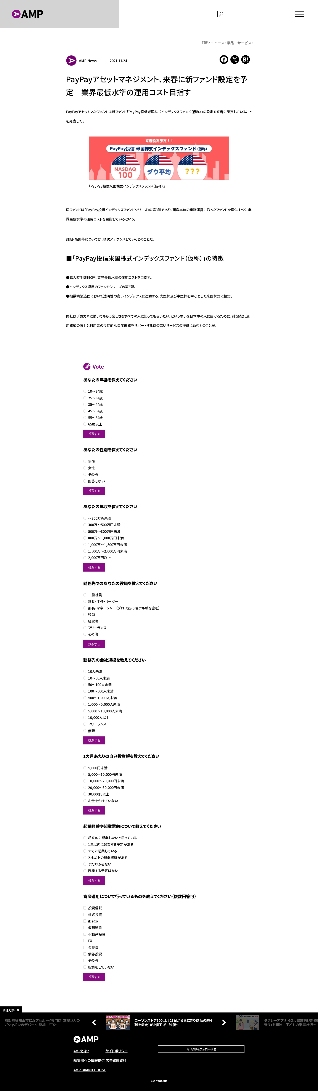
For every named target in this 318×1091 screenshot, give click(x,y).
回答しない (96, 481)
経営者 (93, 621)
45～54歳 (95, 411)
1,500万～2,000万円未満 (107, 551)
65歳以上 (95, 424)
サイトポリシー (117, 1050)
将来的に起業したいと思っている (112, 838)
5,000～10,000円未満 (105, 774)
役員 (91, 614)
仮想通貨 (95, 927)
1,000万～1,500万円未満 (107, 544)
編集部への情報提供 (89, 1060)
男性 (91, 461)
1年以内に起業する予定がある (110, 844)
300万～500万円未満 (104, 524)
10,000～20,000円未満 (106, 781)
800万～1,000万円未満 (106, 538)
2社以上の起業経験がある (107, 857)
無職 (91, 730)
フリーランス (97, 627)
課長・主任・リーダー (103, 601)
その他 (93, 474)
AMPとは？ (81, 1050)
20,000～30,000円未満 (106, 787)
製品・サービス (239, 42)
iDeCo (93, 921)
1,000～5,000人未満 (104, 704)
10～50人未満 (99, 678)
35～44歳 (95, 404)
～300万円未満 (99, 518)
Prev (95, 1022)
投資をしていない (101, 967)
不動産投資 (96, 934)
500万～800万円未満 (104, 531)
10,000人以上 (98, 717)
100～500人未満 (101, 691)
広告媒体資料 (116, 1060)
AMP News (88, 60)
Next (223, 1022)
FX (90, 940)
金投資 (93, 947)
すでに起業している (102, 851)
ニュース (217, 42)
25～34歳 (95, 398)
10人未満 (95, 671)
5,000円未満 (98, 768)
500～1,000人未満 (102, 698)
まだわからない (99, 864)
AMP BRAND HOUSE (90, 1069)
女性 (91, 468)
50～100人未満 (100, 684)
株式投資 (95, 914)
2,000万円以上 (99, 557)
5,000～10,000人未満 (105, 711)
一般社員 (95, 595)
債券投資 (95, 954)
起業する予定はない (103, 870)
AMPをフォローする (203, 1049)
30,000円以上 (98, 794)
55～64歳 (95, 417)
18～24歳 (95, 391)
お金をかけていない (103, 801)
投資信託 (95, 908)
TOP (205, 42)
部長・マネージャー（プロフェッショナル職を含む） (124, 608)
